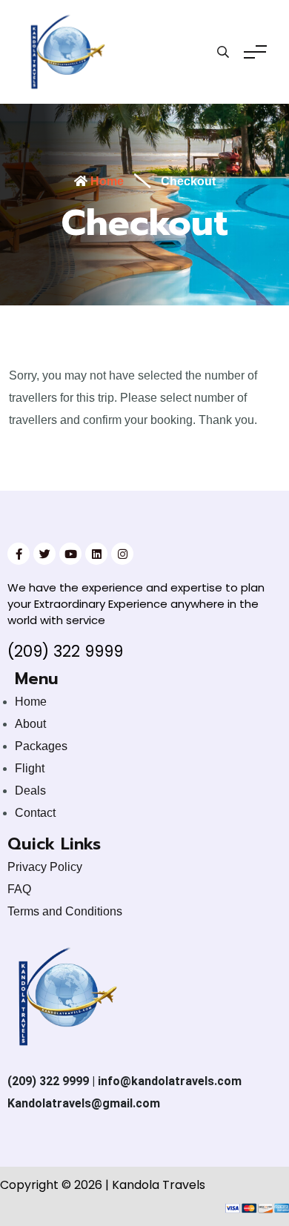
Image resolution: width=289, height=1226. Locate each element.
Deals (30, 790)
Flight (29, 768)
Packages (41, 746)
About (30, 724)
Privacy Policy (44, 867)
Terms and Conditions (64, 911)
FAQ (19, 889)
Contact (35, 812)
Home (105, 181)
